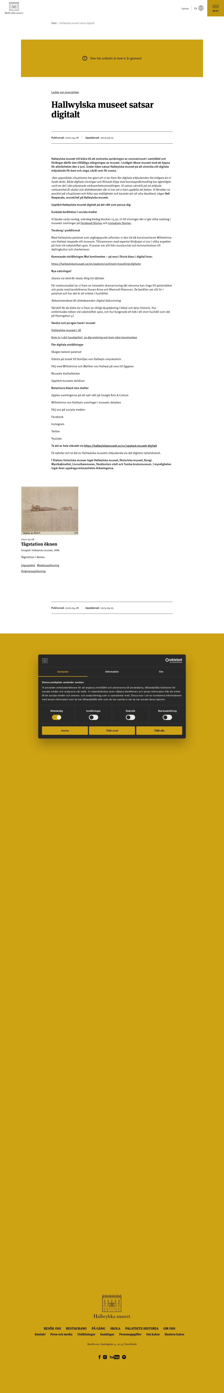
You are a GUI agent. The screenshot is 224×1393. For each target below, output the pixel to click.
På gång (98, 1328)
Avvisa (65, 730)
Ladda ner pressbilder (65, 92)
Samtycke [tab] (63, 671)
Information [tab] (112, 671)
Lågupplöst (28, 565)
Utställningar (86, 1334)
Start (54, 23)
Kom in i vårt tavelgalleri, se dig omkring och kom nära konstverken (94, 337)
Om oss (169, 1328)
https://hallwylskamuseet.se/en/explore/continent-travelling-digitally (96, 264)
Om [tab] (161, 671)
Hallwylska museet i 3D (66, 330)
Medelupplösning (48, 565)
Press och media (61, 1334)
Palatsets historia (141, 1328)
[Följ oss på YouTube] (115, 1357)
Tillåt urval (112, 730)
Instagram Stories (119, 223)
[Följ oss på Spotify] (123, 1357)
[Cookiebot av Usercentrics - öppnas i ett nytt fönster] (167, 660)
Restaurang (76, 1328)
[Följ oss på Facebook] (100, 1357)
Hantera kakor (174, 1334)
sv (195, 8)
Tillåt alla (159, 730)
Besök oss (52, 1328)
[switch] (93, 717)
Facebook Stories (91, 223)
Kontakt (40, 1334)
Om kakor (153, 1334)
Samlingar (107, 1334)
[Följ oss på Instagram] (105, 1357)
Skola (115, 1328)
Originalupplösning (33, 571)
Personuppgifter (130, 1334)
